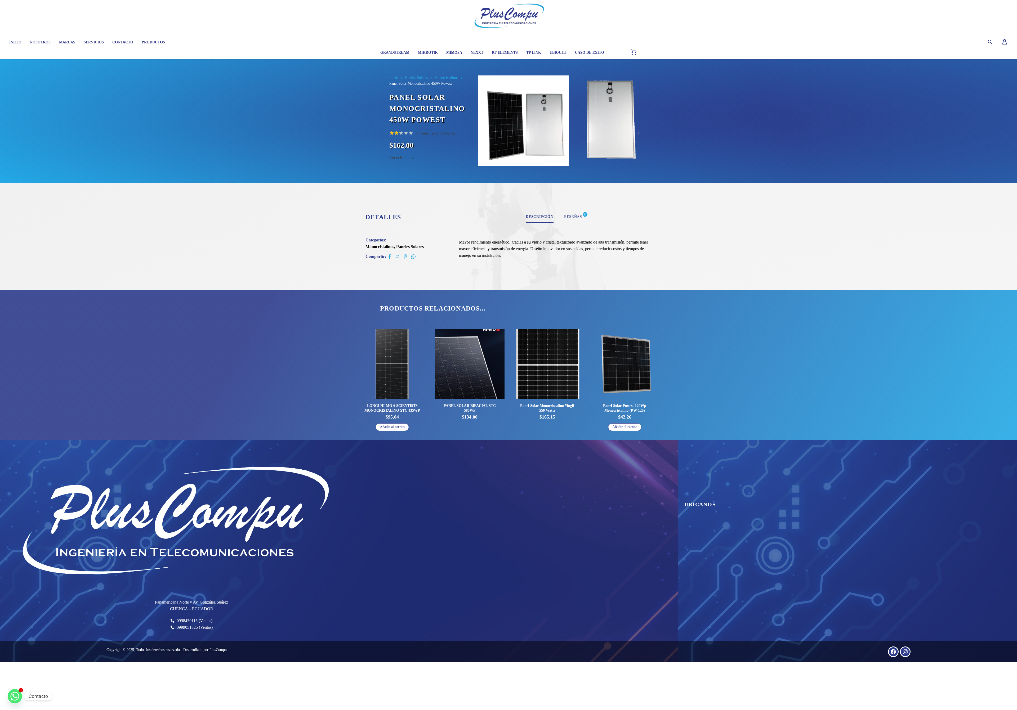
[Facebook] (390, 256)
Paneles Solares (416, 78)
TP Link (533, 53)
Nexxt (477, 53)
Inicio (15, 42)
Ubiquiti (558, 53)
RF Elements (505, 53)
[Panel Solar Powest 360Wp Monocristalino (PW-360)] (625, 364)
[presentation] (485, 120)
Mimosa (454, 53)
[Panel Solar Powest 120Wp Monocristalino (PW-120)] (547, 364)
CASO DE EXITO (589, 53)
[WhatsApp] (413, 256)
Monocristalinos (446, 78)
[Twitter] (398, 256)
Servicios (94, 42)
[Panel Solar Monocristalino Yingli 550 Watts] (470, 364)
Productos (153, 42)
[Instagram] (905, 651)
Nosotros (40, 42)
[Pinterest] (405, 256)
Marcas (67, 42)
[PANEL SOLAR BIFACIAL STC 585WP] (392, 364)
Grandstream (394, 53)
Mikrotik (428, 53)
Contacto (122, 42)
